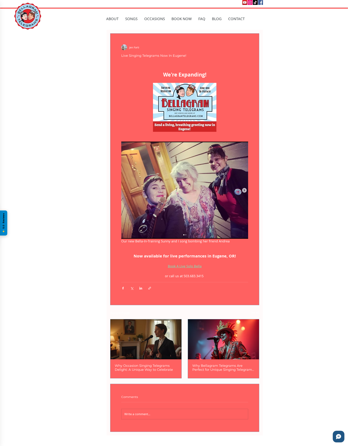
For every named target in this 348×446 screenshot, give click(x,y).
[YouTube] (244, 2)
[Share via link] (149, 288)
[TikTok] (255, 2)
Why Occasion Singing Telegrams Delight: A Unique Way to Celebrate (144, 368)
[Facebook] (260, 2)
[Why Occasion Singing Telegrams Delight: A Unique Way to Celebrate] (145, 339)
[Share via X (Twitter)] (132, 288)
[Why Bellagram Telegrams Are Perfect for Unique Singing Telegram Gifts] (223, 339)
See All (255, 312)
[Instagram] (250, 2)
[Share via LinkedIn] (140, 288)
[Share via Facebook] (123, 288)
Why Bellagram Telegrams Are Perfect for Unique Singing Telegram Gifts (222, 368)
